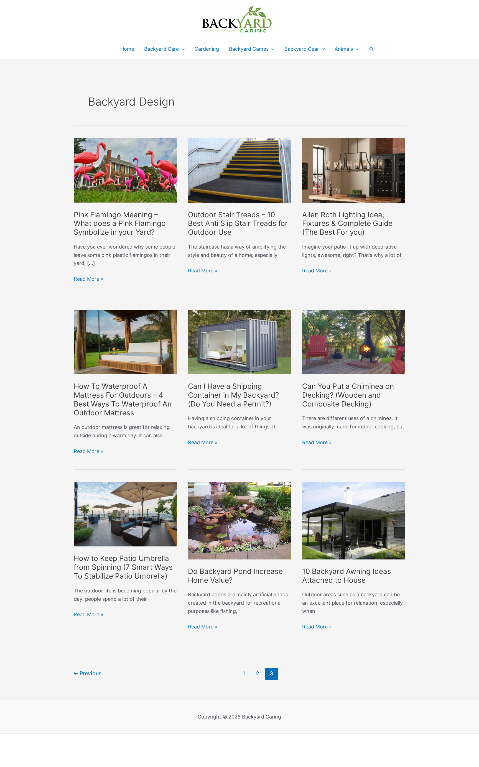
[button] (371, 49)
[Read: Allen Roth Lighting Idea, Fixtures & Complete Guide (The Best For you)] (353, 170)
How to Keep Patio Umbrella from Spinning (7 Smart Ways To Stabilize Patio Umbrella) (123, 567)
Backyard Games (249, 49)
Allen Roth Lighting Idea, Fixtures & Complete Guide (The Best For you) (347, 223)
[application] (182, 49)
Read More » (88, 279)
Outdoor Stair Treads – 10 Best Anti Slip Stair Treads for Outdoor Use (238, 223)
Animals (344, 49)
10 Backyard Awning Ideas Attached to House (346, 575)
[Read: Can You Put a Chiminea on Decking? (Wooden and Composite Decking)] (353, 341)
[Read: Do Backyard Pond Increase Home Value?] (239, 520)
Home (127, 49)
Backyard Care (161, 49)
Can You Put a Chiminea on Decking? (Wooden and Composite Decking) (348, 395)
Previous (87, 673)
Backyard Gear (301, 49)
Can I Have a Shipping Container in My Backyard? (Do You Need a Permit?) (233, 395)
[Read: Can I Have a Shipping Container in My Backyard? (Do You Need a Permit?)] (239, 341)
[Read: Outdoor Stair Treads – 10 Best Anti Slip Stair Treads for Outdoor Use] (239, 170)
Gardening (207, 49)
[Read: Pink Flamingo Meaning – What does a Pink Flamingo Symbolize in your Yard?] (125, 170)
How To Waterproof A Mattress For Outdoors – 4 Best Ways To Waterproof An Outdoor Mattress (123, 399)
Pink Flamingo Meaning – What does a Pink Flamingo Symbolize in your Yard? (120, 223)
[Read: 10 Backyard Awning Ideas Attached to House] (353, 520)
